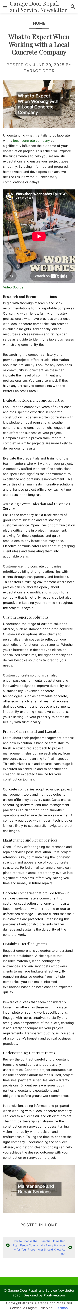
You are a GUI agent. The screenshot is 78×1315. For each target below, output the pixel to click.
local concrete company (31, 141)
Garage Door (39, 70)
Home (39, 23)
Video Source (13, 287)
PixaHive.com (54, 1295)
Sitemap (61, 1308)
